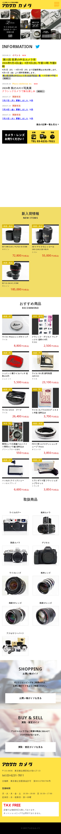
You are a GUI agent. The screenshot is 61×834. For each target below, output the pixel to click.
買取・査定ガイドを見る (30, 747)
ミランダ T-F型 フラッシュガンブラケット (45, 472)
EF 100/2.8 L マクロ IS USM (15, 238)
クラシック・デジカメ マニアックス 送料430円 (45, 329)
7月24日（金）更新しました (15, 110)
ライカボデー (15, 521)
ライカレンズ (15, 581)
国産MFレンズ (15, 612)
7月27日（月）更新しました (15, 100)
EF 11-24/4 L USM (15, 274)
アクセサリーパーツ (15, 642)
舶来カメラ (46, 521)
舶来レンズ (46, 581)
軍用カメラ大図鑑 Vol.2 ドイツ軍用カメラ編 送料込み (15, 436)
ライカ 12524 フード (15, 401)
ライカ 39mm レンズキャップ (15, 329)
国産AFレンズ (46, 612)
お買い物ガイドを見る (30, 698)
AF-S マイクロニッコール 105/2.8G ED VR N (45, 238)
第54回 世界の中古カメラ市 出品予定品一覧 (22, 76)
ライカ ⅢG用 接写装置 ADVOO (45, 365)
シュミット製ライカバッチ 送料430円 (15, 365)
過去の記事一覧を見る (47, 124)
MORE (6, 78)
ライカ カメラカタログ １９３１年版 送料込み (45, 401)
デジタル (46, 551)
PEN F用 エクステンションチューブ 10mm (45, 436)
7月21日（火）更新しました (15, 119)
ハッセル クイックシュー (15, 472)
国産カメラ (15, 551)
